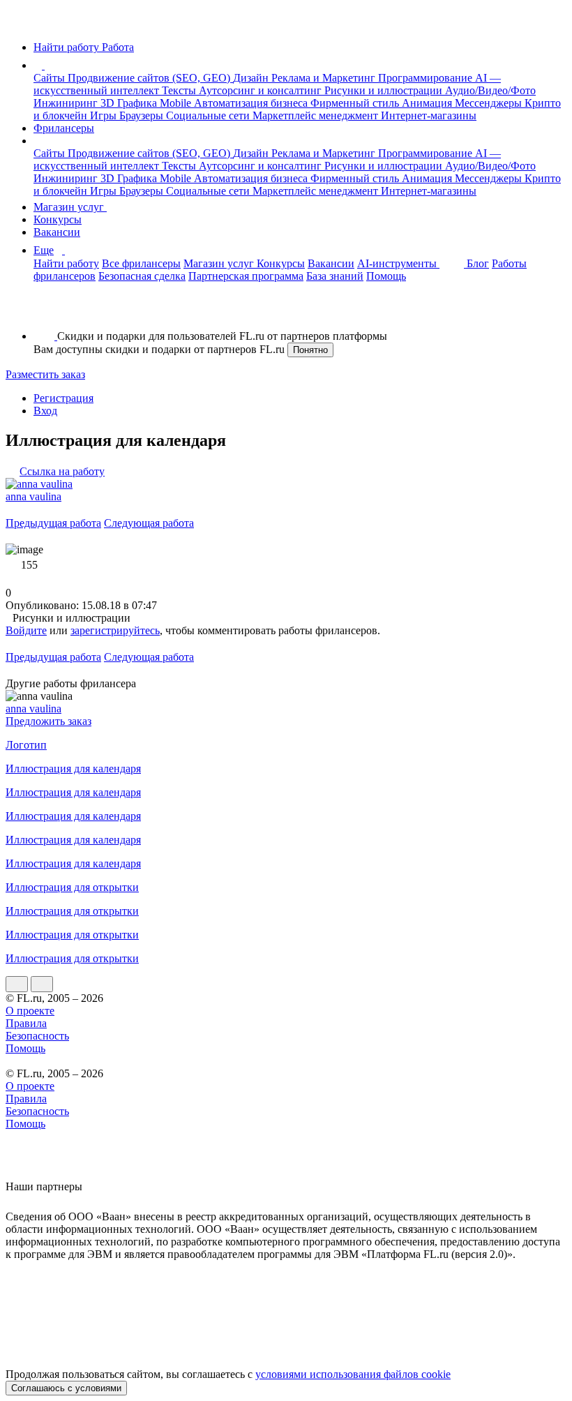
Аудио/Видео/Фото (490, 90)
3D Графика (130, 103)
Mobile (177, 103)
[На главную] (18, 23)
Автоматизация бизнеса (252, 103)
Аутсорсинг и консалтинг (261, 90)
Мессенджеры (490, 103)
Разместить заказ (45, 374)
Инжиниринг (66, 103)
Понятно (310, 350)
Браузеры (142, 115)
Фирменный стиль (356, 103)
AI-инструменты (398, 263)
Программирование (426, 78)
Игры (104, 115)
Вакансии (56, 232)
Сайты (50, 78)
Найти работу (66, 263)
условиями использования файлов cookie (353, 1374)
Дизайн (252, 78)
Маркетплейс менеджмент (317, 115)
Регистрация (63, 398)
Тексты (180, 90)
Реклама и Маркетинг (324, 78)
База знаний (334, 276)
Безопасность (37, 1036)
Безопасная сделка (142, 276)
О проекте (30, 1011)
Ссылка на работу (62, 471)
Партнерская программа (245, 276)
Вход (45, 411)
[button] (46, 65)
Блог (478, 263)
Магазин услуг (70, 207)
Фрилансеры (63, 128)
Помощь (386, 276)
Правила (26, 1023)
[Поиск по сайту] (44, 312)
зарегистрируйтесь (115, 630)
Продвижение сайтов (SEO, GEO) (150, 78)
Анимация (428, 103)
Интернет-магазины (428, 115)
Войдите (26, 630)
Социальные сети (209, 115)
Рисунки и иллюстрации (384, 90)
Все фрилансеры (141, 263)
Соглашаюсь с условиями (66, 1388)
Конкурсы (57, 219)
